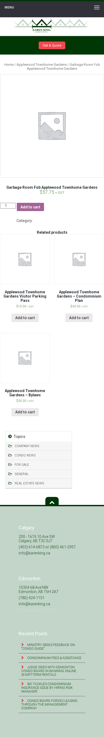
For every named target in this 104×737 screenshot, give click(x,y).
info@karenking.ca (34, 553)
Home (9, 65)
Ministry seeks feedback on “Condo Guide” (48, 646)
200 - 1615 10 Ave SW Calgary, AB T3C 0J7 (37, 538)
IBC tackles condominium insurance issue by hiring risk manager (47, 687)
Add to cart (30, 207)
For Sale (22, 465)
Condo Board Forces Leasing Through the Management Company (49, 704)
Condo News (25, 455)
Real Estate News (29, 483)
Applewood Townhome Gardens (42, 65)
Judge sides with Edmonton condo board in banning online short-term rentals (48, 671)
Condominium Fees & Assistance (53, 658)
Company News (27, 446)
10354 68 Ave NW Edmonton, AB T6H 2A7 (38, 589)
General (22, 474)
